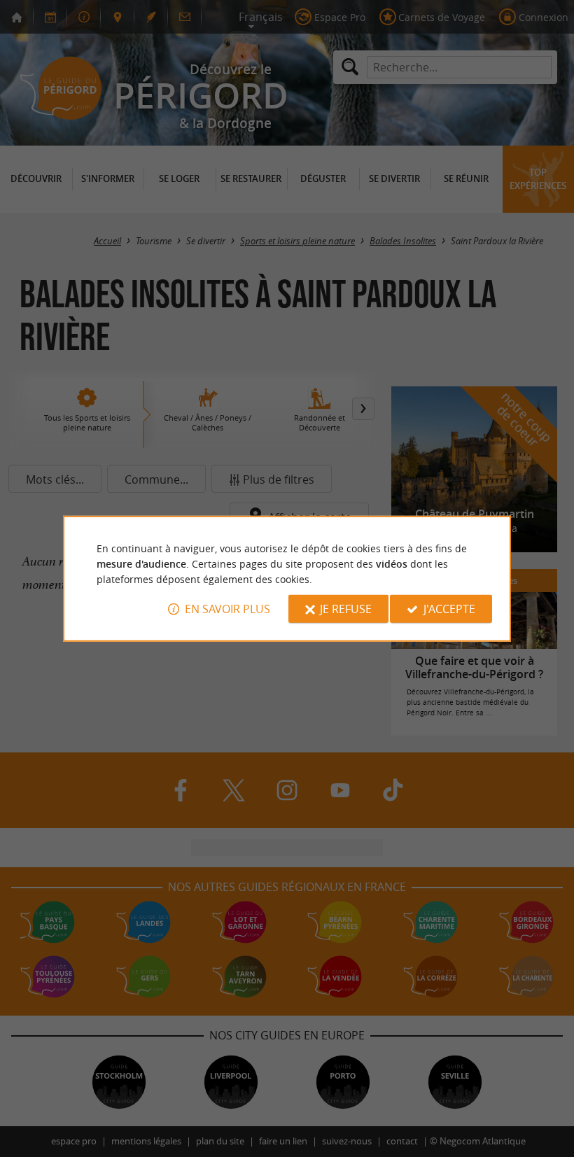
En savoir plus (227, 609)
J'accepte (449, 609)
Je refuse (346, 609)
